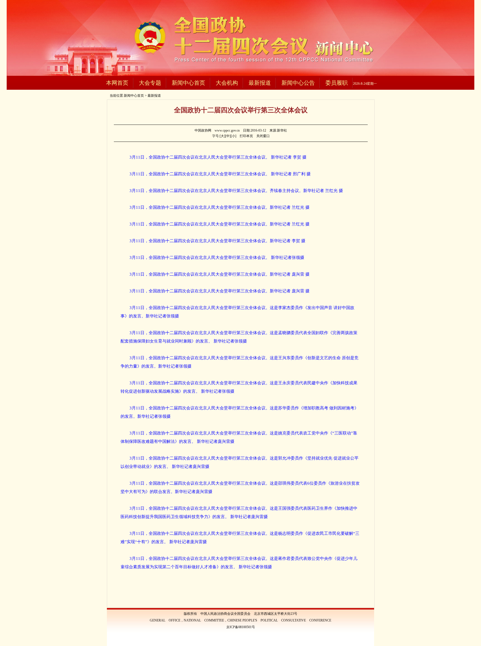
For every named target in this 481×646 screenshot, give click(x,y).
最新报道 (260, 83)
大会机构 (227, 83)
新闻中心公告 (298, 83)
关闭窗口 (263, 136)
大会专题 (150, 83)
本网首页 (117, 83)
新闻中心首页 (188, 83)
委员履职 (336, 83)
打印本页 (246, 136)
